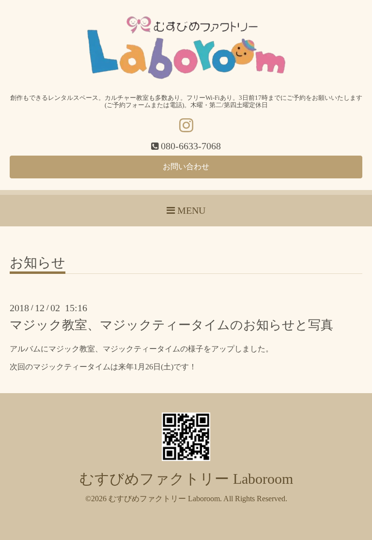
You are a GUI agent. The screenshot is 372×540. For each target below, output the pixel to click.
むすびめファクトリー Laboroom (186, 479)
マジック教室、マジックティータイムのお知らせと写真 (171, 325)
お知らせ (37, 263)
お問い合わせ (186, 166)
